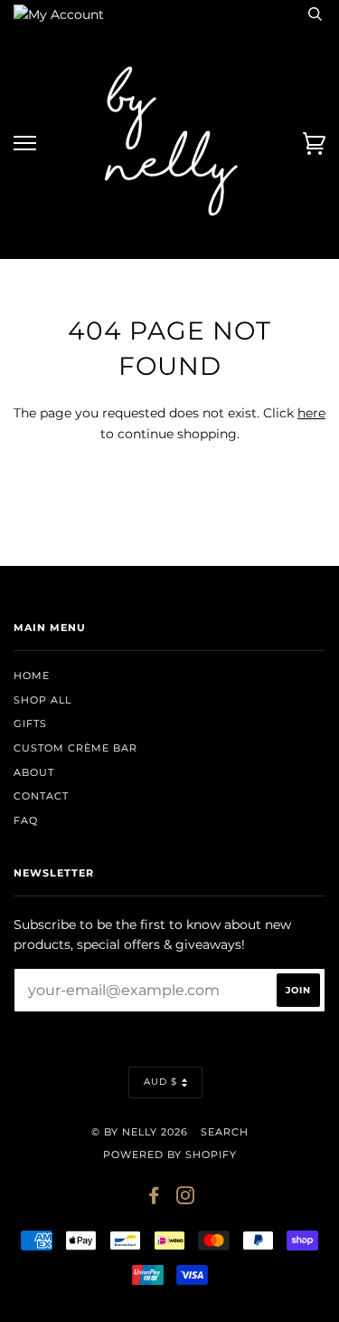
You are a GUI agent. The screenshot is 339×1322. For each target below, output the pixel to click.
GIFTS (30, 723)
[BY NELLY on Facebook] (154, 1199)
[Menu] (25, 143)
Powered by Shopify (170, 1154)
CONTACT (41, 796)
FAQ (26, 820)
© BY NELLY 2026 (139, 1132)
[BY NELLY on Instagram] (185, 1199)
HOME (32, 675)
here (311, 413)
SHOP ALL (42, 700)
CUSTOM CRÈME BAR (75, 748)
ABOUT (34, 772)
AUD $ (160, 1081)
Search (225, 1132)
